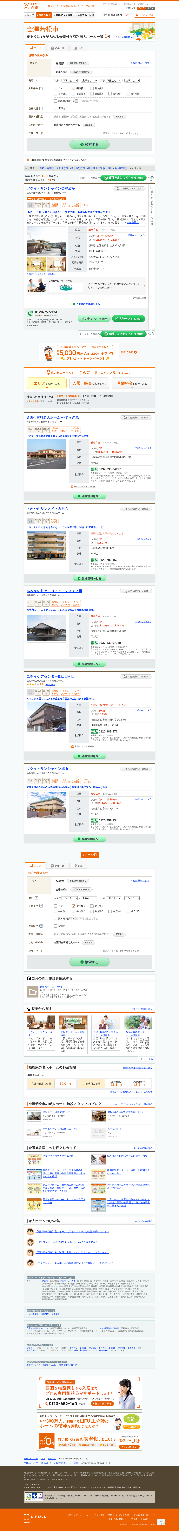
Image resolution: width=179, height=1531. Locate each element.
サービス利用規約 (122, 1515)
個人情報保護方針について (144, 1515)
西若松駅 (55, 1314)
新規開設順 (99, 168)
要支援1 (121, 1348)
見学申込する (131, 318)
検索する (92, 144)
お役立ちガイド (85, 15)
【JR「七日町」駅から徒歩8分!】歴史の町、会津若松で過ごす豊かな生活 (68, 212)
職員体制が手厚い (82, 1350)
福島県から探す (141, 63)
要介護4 (102, 1348)
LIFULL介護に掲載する (117, 1519)
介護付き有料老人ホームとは (129, 37)
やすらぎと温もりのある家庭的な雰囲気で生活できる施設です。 (61, 698)
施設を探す (45, 15)
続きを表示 (33, 325)
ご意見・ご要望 (105, 1515)
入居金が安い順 (64, 168)
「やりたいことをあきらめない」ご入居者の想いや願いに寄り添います (65, 527)
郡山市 (63, 1281)
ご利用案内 (140, 4)
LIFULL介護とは (74, 1515)
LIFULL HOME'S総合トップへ (112, 4)
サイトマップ (151, 4)
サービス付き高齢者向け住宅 (106, 1328)
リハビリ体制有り (100, 1350)
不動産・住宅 (29, 1487)
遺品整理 (111, 1487)
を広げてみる (46, 383)
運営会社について (148, 1519)
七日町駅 (45, 1314)
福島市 (45, 1281)
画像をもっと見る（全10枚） (42, 274)
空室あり (30, 1348)
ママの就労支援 (71, 1487)
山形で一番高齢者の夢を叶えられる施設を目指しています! (58, 436)
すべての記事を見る (142, 1148)
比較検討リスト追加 (131, 188)
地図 (80, 48)
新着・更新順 (46, 168)
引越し (39, 1487)
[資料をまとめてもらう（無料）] (152, 256)
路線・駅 (59, 48)
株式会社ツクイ (97, 268)
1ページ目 (90, 854)
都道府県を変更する (78, 63)
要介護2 (82, 1348)
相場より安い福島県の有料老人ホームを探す (131, 1092)
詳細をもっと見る (136, 235)
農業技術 (137, 1487)
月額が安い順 (83, 168)
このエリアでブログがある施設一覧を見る (132, 1104)
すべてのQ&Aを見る (142, 1221)
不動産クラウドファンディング (92, 1487)
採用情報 (133, 1519)
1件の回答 (50, 684)
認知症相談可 (32, 1350)
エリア (37, 48)
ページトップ (161, 1524)
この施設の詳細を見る (88, 304)
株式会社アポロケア (68, 1365)
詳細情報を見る (91, 496)
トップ (30, 15)
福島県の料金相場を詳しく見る (137, 1068)
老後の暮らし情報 (124, 1487)
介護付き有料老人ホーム (37, 1328)
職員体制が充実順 (117, 168)
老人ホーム (48, 1487)
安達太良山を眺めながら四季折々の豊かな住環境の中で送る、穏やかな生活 (67, 787)
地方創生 (59, 1487)
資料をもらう (97, 318)
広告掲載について (129, 4)
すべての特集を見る (142, 1009)
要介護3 (92, 1348)
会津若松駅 (33, 1314)
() (86, 101)
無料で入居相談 (64, 15)
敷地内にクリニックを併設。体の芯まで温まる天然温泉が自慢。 (61, 609)
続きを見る (133, 222)
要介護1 (73, 1348)
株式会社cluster (50, 1365)
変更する (119, 117)
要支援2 (131, 1348)
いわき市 (72, 1281)
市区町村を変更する (81, 72)
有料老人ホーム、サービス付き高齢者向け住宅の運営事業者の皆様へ (88, 1421)
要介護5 (111, 1348)
